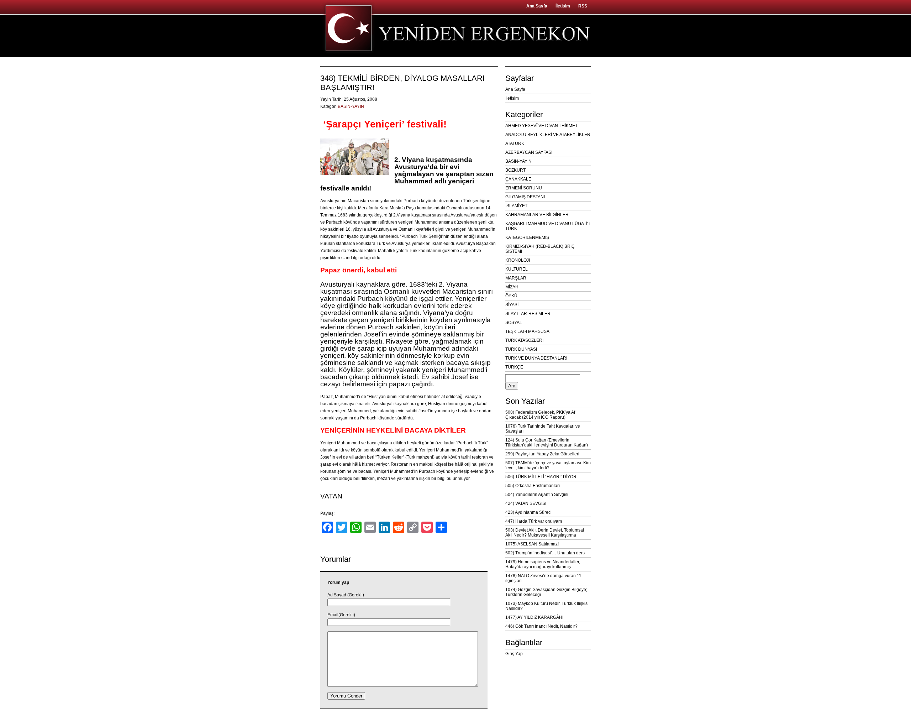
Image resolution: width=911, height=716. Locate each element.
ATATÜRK (514, 143)
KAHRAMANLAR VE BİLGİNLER (537, 214)
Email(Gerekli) (341, 614)
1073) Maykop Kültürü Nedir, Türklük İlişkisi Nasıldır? (547, 606)
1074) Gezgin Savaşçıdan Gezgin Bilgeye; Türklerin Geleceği (546, 592)
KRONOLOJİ (517, 260)
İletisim (562, 6)
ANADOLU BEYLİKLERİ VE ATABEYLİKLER (547, 134)
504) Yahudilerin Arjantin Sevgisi (536, 494)
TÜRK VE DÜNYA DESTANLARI (536, 358)
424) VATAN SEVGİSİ (525, 503)
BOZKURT (515, 170)
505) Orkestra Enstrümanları (532, 485)
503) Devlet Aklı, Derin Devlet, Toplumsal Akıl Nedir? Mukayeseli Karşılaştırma (544, 533)
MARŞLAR (515, 278)
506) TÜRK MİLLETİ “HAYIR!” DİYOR (540, 476)
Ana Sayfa (536, 6)
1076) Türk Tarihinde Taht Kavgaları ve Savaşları (542, 429)
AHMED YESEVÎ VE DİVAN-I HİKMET (541, 125)
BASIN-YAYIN (351, 106)
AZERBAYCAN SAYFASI (528, 152)
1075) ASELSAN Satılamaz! (532, 544)
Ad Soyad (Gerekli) (345, 594)
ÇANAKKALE (518, 179)
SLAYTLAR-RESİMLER (528, 313)
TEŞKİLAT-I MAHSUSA (527, 331)
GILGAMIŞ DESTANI (525, 196)
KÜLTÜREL (516, 269)
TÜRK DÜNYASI (521, 349)
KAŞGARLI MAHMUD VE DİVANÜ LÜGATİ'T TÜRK (547, 226)
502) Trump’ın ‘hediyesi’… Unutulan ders (545, 552)
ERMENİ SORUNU (523, 187)
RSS (582, 6)
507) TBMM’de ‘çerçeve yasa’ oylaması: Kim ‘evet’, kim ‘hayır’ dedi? (548, 465)
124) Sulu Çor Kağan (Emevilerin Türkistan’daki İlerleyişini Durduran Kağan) (546, 443)
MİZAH (511, 286)
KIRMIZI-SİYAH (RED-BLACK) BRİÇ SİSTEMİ (540, 249)
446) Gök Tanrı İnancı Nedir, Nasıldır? (541, 626)
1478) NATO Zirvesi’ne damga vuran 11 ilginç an (543, 578)
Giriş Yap (514, 653)
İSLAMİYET (516, 205)
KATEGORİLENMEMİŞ (527, 237)
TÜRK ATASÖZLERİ (524, 340)
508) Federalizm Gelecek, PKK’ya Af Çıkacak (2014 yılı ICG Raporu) (540, 415)
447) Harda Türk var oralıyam (533, 521)
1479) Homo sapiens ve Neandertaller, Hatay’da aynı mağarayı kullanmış (542, 564)
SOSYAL (513, 322)
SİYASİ (511, 304)
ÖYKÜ (511, 295)
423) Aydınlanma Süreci (528, 512)
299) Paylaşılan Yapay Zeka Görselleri (542, 453)
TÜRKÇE (514, 367)
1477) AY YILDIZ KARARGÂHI (534, 617)
